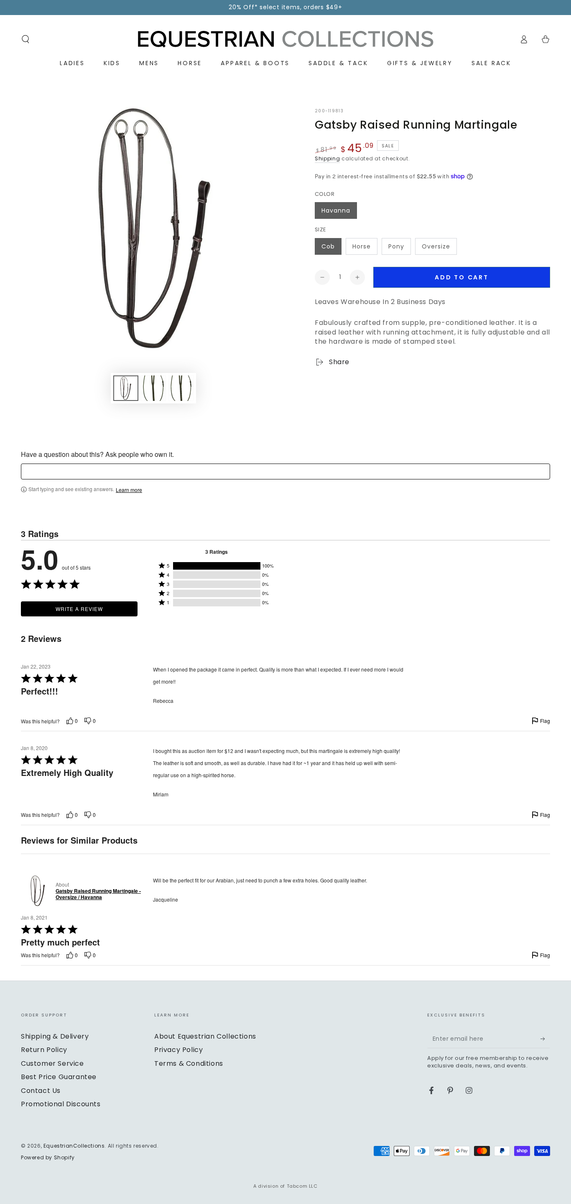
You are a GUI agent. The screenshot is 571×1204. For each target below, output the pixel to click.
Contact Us (41, 1090)
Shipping (327, 158)
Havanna (335, 210)
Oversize (436, 246)
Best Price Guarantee (59, 1077)
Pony (396, 246)
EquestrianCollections (74, 1145)
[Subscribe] (545, 1038)
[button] (25, 39)
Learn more (129, 490)
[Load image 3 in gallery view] (181, 388)
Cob (328, 246)
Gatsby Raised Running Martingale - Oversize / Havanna (98, 894)
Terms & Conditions (188, 1063)
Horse (361, 246)
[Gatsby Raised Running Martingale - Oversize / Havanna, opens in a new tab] (36, 890)
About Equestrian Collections (205, 1036)
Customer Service (52, 1063)
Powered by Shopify (48, 1157)
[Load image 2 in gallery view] (153, 388)
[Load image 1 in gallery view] (125, 388)
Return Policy (44, 1049)
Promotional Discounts (61, 1104)
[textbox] (285, 471)
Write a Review (79, 608)
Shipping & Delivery (55, 1036)
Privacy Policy (178, 1049)
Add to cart (462, 277)
